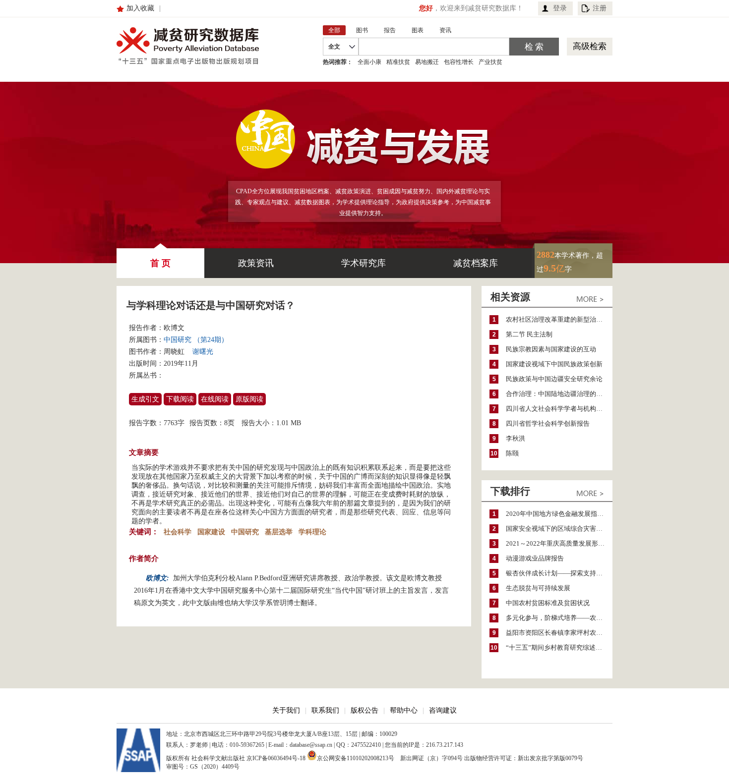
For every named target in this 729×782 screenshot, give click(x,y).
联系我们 (325, 710)
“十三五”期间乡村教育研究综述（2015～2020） (559, 647)
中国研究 (245, 532)
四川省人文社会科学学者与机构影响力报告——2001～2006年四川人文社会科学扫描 (559, 408)
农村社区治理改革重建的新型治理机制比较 (559, 319)
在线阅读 (215, 399)
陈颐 (512, 453)
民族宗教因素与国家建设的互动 (551, 349)
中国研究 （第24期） (196, 339)
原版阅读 (249, 399)
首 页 (160, 263)
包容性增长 (459, 61)
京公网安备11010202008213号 (355, 757)
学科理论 (312, 532)
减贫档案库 (475, 263)
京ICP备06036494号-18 (275, 758)
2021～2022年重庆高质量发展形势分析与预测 (559, 543)
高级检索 (590, 46)
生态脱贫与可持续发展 (538, 588)
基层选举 (279, 532)
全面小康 (369, 61)
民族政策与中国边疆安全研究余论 (554, 379)
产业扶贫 (490, 61)
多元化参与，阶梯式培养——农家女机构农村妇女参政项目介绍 (559, 617)
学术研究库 (363, 263)
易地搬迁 (427, 61)
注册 (600, 8)
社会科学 (177, 532)
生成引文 (145, 399)
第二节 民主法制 (529, 334)
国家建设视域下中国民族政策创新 (554, 364)
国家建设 (211, 532)
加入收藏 (140, 8)
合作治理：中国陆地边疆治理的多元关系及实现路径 (559, 393)
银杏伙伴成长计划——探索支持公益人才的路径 (559, 573)
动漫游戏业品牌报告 (535, 558)
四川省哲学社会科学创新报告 (548, 423)
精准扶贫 (398, 61)
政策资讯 (256, 263)
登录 (560, 8)
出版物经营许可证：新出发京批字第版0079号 (523, 758)
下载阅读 (180, 399)
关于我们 (286, 710)
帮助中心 (404, 710)
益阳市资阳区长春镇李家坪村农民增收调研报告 (559, 632)
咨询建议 (443, 710)
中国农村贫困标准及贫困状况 (548, 603)
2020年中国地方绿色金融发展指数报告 (559, 513)
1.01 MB (288, 423)
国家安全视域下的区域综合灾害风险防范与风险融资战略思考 (559, 528)
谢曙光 (202, 351)
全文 (334, 46)
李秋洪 (515, 438)
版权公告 (364, 710)
